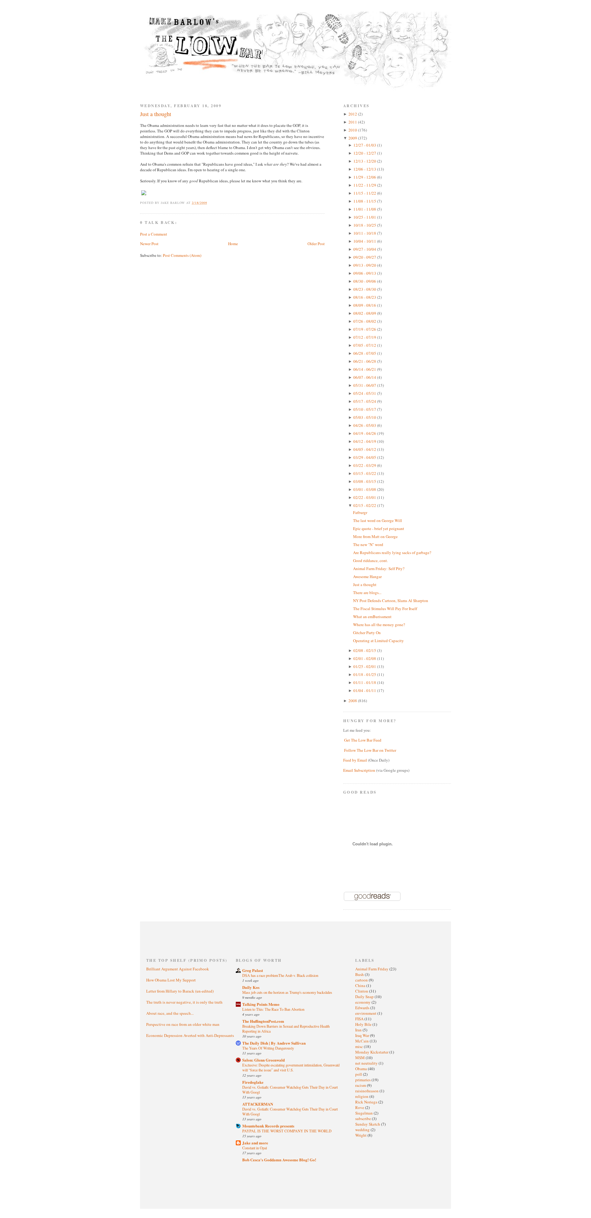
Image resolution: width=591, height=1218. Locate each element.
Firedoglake (252, 1082)
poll (359, 1074)
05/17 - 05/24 (365, 401)
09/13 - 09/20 (365, 265)
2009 (353, 138)
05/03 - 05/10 (365, 417)
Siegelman (364, 1113)
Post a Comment (153, 234)
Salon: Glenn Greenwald (263, 1060)
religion (362, 1096)
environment (366, 1013)
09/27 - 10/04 (365, 249)
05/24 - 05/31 (365, 393)
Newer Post (149, 243)
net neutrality (367, 1063)
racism (361, 1085)
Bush (360, 974)
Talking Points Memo (260, 1004)
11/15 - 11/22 (365, 193)
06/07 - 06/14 (365, 377)
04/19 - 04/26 (365, 433)
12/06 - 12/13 (365, 169)
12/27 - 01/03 (365, 145)
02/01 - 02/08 (365, 658)
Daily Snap (365, 996)
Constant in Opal (254, 1147)
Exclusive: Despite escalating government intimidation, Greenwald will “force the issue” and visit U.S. (291, 1067)
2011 (353, 122)
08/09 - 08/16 (365, 305)
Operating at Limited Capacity (378, 640)
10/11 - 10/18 (365, 233)
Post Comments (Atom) (182, 255)
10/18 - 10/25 (365, 225)
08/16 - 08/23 (365, 297)
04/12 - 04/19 (365, 441)
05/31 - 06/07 (365, 385)
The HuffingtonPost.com (263, 1021)
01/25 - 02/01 (365, 666)
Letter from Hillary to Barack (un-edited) (180, 991)
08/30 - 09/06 (365, 281)
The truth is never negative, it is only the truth (184, 1002)
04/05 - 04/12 (365, 449)
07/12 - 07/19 (365, 337)
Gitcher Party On (367, 632)
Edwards (362, 1007)
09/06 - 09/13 (365, 273)
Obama (361, 1068)
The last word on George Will (377, 520)
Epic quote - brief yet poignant (378, 528)
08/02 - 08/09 (365, 313)
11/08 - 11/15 (365, 201)
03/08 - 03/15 (365, 481)
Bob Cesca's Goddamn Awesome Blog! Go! (279, 1160)
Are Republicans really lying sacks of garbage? (392, 552)
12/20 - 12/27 (365, 153)
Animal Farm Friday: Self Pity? (378, 568)
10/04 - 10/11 (365, 241)
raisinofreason (367, 1091)
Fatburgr (360, 512)
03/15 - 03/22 (365, 473)
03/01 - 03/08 (365, 489)
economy (363, 1002)
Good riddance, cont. (370, 560)
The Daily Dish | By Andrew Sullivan (274, 1043)
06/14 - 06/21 (365, 369)
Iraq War (362, 1035)
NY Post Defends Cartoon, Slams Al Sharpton (390, 600)
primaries (363, 1079)
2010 (353, 130)
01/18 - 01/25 (365, 674)
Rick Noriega (366, 1102)
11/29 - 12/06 (365, 177)
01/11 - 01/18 (365, 682)
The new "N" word (368, 544)
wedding (363, 1129)
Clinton (362, 991)
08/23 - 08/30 (365, 289)
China (360, 985)
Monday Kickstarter (372, 1052)
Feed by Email (355, 760)
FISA (359, 1019)
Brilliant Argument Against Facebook (177, 969)
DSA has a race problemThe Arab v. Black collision (280, 975)
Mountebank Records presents (268, 1126)
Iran (359, 1030)
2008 (353, 700)
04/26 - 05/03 (365, 425)
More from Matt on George (375, 536)
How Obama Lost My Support (171, 980)
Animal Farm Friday (372, 969)
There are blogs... (367, 592)
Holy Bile (363, 1024)
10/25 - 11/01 (365, 217)
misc (359, 1046)
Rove (360, 1107)
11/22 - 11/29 (365, 185)
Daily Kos (250, 987)
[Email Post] (211, 202)
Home (233, 243)
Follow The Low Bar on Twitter (370, 750)
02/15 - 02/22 (365, 505)
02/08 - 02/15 (365, 650)
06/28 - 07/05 (365, 353)
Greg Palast (252, 970)
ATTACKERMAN (257, 1104)
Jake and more (255, 1143)
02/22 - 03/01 (365, 497)
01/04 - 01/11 (365, 690)
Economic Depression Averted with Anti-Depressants (190, 1035)
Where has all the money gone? (379, 624)
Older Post (316, 243)
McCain (362, 1041)
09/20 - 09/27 (365, 257)
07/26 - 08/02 (365, 321)
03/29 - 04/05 (365, 457)
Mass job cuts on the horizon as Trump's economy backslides (287, 992)
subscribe (363, 1118)
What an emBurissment (372, 616)
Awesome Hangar (367, 576)
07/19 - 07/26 (365, 329)
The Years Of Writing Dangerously (268, 1048)
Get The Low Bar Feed (362, 740)
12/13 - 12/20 (365, 161)
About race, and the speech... (170, 1013)
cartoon (362, 980)
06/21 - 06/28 (365, 361)
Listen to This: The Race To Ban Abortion (273, 1009)
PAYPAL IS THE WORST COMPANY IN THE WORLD (287, 1130)
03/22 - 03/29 (365, 465)
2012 (353, 114)
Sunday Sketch (368, 1124)
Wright (361, 1135)
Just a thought (155, 114)
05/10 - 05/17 (365, 409)
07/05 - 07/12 (365, 345)
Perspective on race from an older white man (182, 1024)
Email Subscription (359, 770)
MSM (360, 1057)
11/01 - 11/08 (365, 209)
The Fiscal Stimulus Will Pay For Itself (385, 608)
